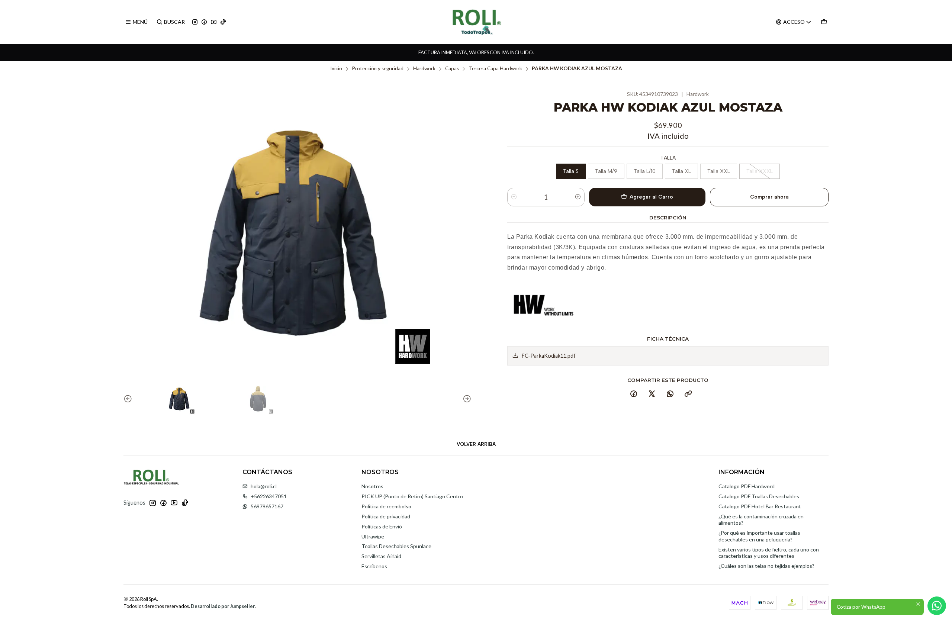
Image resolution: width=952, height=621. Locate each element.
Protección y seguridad (377, 68)
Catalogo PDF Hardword (746, 486)
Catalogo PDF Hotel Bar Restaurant (759, 506)
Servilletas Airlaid (381, 556)
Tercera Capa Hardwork (495, 68)
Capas (452, 68)
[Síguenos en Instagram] (195, 22)
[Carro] (824, 22)
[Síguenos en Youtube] (213, 22)
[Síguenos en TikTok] (223, 22)
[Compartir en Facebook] (633, 394)
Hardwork (424, 68)
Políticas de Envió (381, 526)
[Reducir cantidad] (514, 197)
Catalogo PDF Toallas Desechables (758, 496)
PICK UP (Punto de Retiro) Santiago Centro (412, 496)
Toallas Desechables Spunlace (396, 546)
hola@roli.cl (264, 486)
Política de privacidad (385, 516)
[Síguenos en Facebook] (204, 22)
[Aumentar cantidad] (578, 197)
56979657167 (267, 506)
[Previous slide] (129, 399)
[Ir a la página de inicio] (476, 22)
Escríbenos (374, 566)
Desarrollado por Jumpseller (223, 606)
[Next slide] (466, 399)
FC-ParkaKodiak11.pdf (549, 356)
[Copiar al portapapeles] (688, 394)
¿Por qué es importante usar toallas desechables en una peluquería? (759, 536)
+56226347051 (269, 496)
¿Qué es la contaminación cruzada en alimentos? (761, 519)
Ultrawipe (372, 536)
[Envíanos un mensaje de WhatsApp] (936, 605)
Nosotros (372, 486)
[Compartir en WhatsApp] (670, 394)
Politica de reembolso (386, 506)
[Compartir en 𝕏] (652, 394)
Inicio (336, 68)
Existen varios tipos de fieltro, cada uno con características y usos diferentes (768, 552)
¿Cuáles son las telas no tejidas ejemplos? (766, 566)
